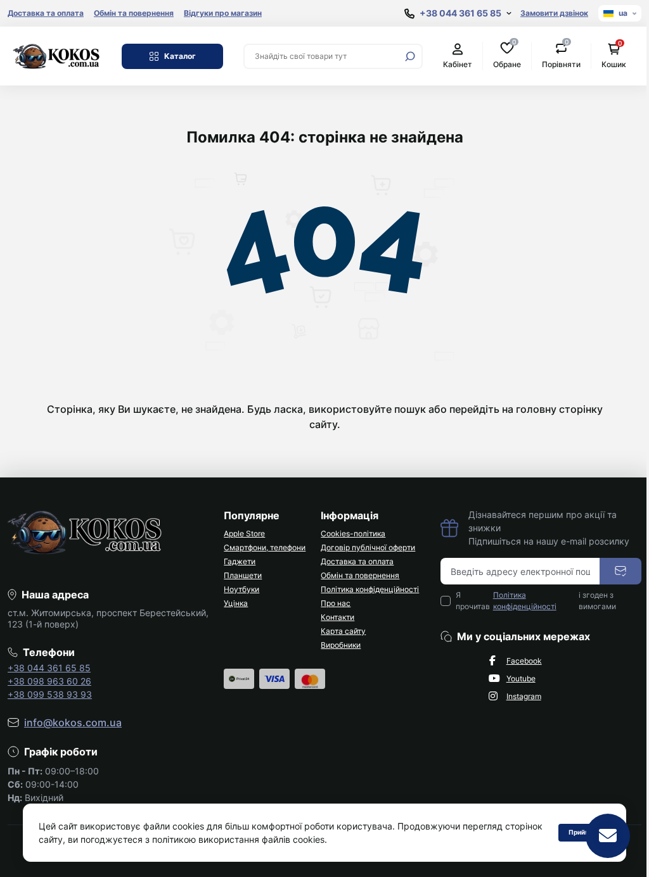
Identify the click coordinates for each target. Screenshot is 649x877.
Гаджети (239, 561)
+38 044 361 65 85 (49, 667)
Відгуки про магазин (223, 13)
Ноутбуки (241, 589)
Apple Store (244, 533)
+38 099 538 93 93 (50, 694)
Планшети (243, 575)
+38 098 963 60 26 (49, 681)
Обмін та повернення (134, 13)
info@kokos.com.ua (73, 722)
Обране (507, 55)
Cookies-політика (353, 533)
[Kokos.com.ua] (57, 55)
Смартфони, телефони (264, 547)
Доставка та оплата (46, 13)
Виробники (341, 645)
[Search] (410, 56)
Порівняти (561, 55)
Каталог (180, 56)
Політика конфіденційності (370, 589)
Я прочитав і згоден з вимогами (536, 600)
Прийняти (575, 832)
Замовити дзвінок (554, 13)
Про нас (335, 603)
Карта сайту (343, 631)
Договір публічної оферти (368, 547)
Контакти (337, 617)
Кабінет (457, 64)
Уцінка (236, 603)
